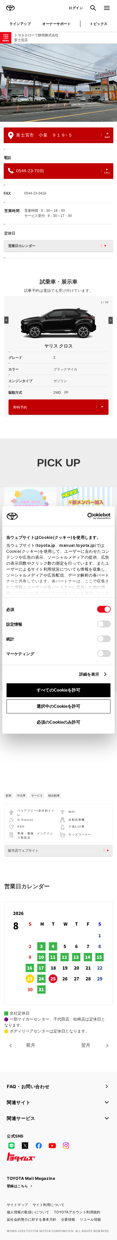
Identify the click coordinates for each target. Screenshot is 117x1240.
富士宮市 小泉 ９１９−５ (44, 135)
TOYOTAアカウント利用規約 (77, 1212)
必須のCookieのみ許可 (58, 722)
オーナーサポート (56, 24)
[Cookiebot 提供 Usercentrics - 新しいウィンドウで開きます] (85, 516)
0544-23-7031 (30, 170)
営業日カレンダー (21, 246)
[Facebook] (38, 1145)
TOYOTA (10, 8)
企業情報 (68, 1219)
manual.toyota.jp (77, 545)
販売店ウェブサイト (23, 850)
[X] (25, 1145)
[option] (58, 83)
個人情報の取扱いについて (28, 1212)
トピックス (98, 24)
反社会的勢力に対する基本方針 (32, 1219)
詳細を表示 (89, 674)
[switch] (104, 624)
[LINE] (11, 1145)
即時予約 (20, 407)
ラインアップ (20, 24)
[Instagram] (65, 1145)
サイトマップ (17, 1205)
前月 (30, 1045)
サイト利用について (48, 1205)
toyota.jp (46, 545)
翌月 (85, 1045)
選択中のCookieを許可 (58, 706)
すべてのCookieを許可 (58, 690)
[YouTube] (52, 1145)
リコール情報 (90, 1219)
